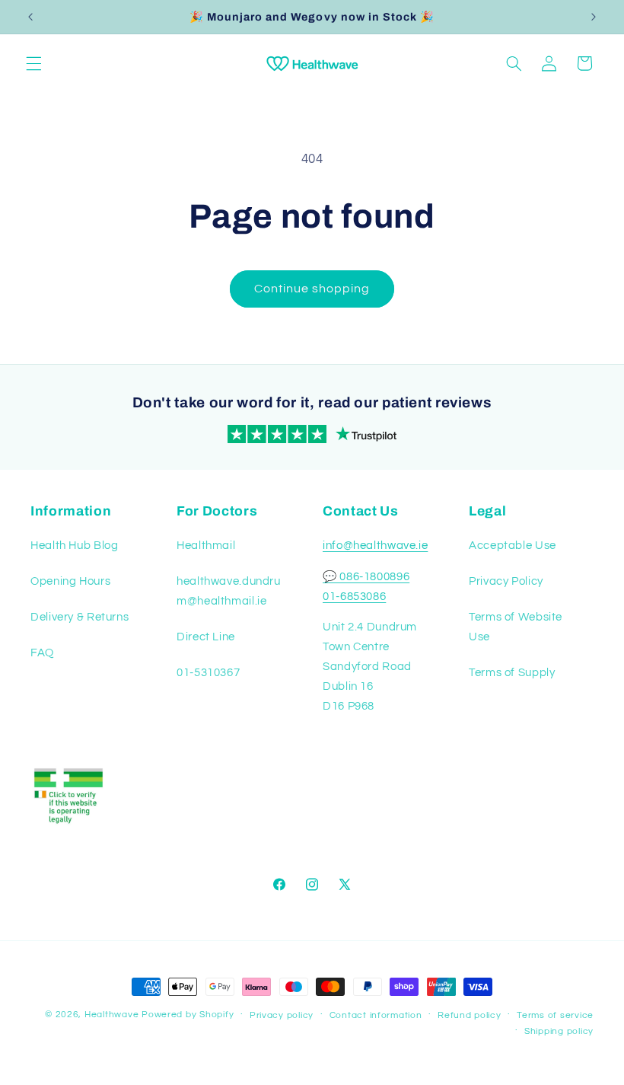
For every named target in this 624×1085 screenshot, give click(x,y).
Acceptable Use (512, 545)
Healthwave (111, 1014)
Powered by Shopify (188, 1014)
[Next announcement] (593, 17)
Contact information (376, 1015)
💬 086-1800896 (366, 576)
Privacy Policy (506, 581)
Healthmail (206, 545)
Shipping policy (559, 1031)
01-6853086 (354, 596)
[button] (33, 63)
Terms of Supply (512, 672)
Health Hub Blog (74, 545)
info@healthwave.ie (375, 545)
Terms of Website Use (515, 627)
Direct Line (206, 637)
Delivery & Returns (79, 617)
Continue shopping (312, 288)
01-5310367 (208, 672)
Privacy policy (282, 1015)
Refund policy (469, 1015)
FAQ (42, 653)
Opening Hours (70, 581)
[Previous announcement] (30, 17)
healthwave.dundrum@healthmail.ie (229, 591)
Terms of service (555, 1015)
